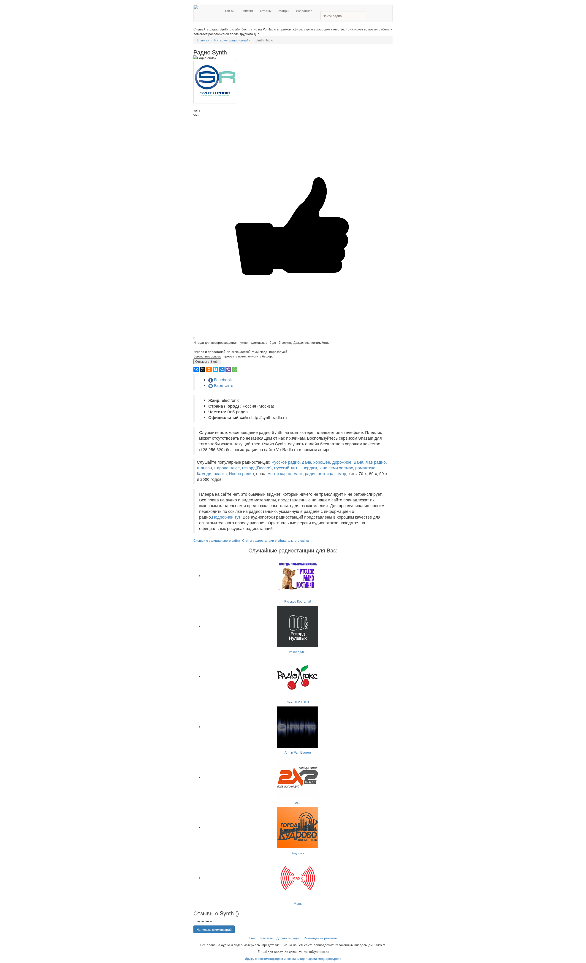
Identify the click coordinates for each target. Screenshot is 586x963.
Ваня (358, 462)
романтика (365, 468)
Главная (203, 40)
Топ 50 (230, 10)
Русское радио (285, 462)
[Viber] (228, 369)
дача (306, 462)
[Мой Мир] (222, 369)
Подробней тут (226, 517)
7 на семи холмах (336, 468)
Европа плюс (227, 468)
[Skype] (215, 369)
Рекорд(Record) (257, 468)
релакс (220, 473)
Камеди (204, 473)
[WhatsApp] (234, 369)
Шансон (204, 468)
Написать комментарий (214, 929)
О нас (252, 938)
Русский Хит (285, 468)
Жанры (283, 10)
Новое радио (241, 473)
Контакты (266, 938)
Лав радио (376, 462)
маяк (298, 473)
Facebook (223, 379)
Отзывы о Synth (207, 361)
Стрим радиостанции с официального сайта (275, 540)
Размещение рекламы (320, 938)
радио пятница (319, 473)
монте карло (279, 473)
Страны (265, 10)
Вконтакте (223, 385)
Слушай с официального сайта (216, 540)
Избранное (304, 10)
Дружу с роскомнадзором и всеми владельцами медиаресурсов (293, 958)
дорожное (341, 462)
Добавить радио (289, 938)
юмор (341, 473)
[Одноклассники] (209, 369)
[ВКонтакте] (196, 369)
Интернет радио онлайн (232, 40)
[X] (202, 369)
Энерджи (308, 468)
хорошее (321, 462)
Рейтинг (247, 10)
